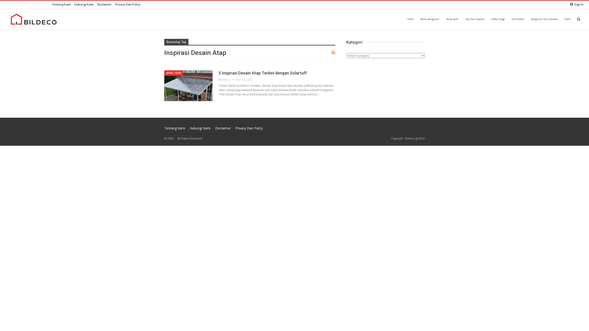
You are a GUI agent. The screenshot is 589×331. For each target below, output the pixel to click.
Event (568, 19)
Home (410, 19)
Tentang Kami (61, 4)
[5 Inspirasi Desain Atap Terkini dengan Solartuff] (188, 85)
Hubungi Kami (84, 4)
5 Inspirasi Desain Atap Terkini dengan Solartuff (263, 73)
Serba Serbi (452, 19)
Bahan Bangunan (429, 19)
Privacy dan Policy (127, 4)
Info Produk (518, 19)
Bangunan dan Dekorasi (544, 19)
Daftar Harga (498, 19)
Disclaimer (104, 4)
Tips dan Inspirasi (474, 19)
